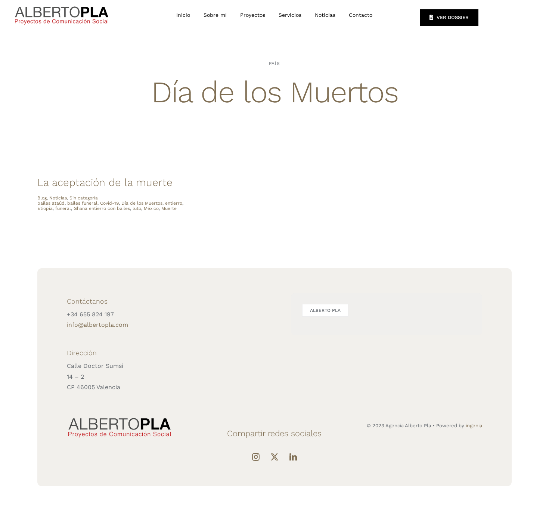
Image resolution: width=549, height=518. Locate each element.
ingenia (474, 425)
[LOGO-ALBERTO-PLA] (61, 5)
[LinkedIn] (293, 457)
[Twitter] (274, 457)
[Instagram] (256, 457)
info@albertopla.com (97, 324)
